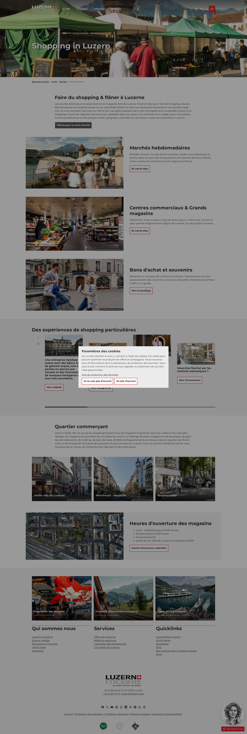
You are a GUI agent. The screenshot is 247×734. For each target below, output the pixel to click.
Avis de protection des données (100, 374)
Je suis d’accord (125, 381)
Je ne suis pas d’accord (97, 381)
